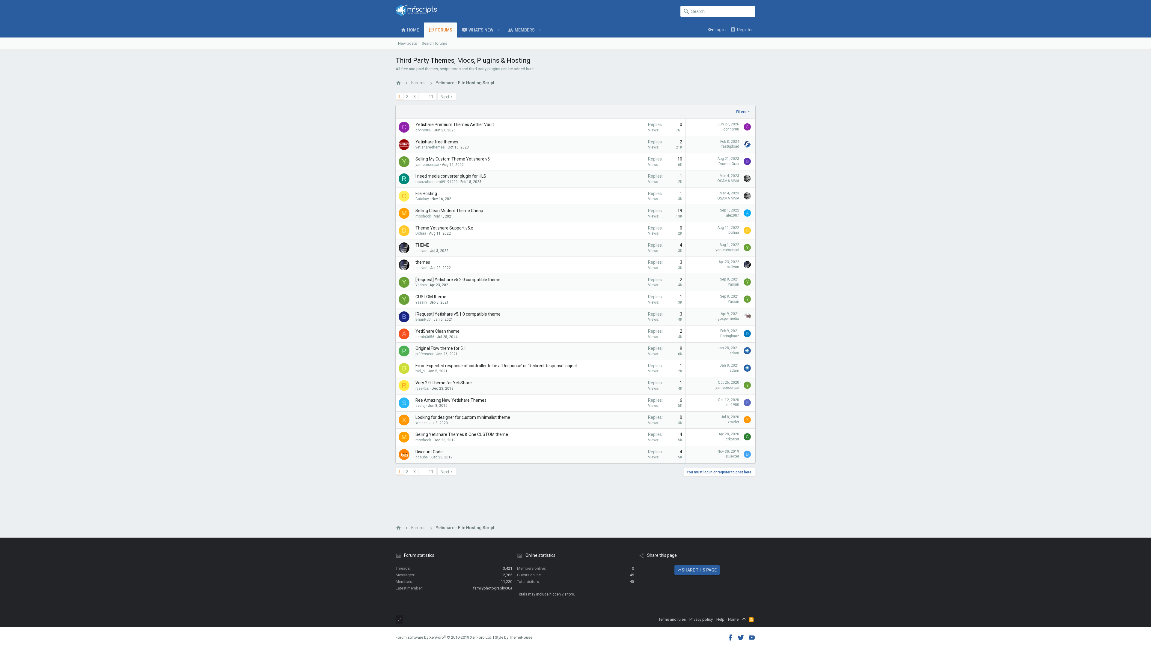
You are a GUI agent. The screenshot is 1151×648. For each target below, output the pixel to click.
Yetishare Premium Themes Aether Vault (454, 124)
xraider (421, 423)
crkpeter (732, 439)
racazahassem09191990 (436, 182)
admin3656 (424, 337)
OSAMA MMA (728, 181)
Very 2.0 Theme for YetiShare (443, 382)
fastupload (730, 146)
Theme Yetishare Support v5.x (444, 228)
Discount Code (429, 451)
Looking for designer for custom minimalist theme (462, 417)
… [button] (422, 96)
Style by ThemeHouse (513, 637)
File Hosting (426, 193)
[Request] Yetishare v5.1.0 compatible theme (458, 314)
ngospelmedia (727, 318)
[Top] (743, 619)
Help (720, 619)
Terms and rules (672, 619)
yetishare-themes (430, 147)
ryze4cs (422, 388)
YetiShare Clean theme (437, 331)
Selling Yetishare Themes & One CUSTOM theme (461, 434)
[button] (499, 30)
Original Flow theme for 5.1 (440, 348)
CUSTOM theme (430, 296)
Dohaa (420, 233)
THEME (422, 245)
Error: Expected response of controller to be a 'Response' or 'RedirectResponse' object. (496, 365)
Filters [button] (741, 112)
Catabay (422, 199)
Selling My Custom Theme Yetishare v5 (452, 159)
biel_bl (420, 371)
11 (431, 96)
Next (445, 96)
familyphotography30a (492, 588)
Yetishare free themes (436, 142)
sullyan (421, 251)
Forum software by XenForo (444, 637)
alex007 (732, 215)
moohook (423, 216)
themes (422, 262)
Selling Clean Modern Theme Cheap (449, 210)
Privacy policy (701, 619)
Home (733, 619)
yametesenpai (427, 165)
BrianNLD (423, 319)
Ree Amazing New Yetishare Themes (450, 400)
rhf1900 (732, 405)
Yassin (421, 285)
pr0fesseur (424, 354)
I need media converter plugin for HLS (450, 176)
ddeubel (422, 457)
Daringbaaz (729, 336)
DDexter (732, 456)
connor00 (423, 130)
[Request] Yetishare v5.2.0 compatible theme (458, 279)
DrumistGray (728, 164)
